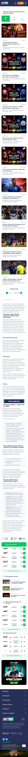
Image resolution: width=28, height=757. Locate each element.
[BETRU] (4, 3)
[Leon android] (21, 642)
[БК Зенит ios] (24, 651)
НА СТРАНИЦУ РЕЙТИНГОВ (13, 571)
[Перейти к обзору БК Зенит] (5, 651)
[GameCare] (14, 733)
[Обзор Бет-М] (5, 562)
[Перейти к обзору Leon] (5, 642)
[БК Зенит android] (21, 651)
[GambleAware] (21, 733)
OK (23, 745)
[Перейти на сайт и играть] (24, 548)
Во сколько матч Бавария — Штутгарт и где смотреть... (11, 76)
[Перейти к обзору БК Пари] (5, 646)
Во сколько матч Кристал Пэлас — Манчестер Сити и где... (13, 138)
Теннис (5, 222)
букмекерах (17, 475)
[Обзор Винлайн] (5, 549)
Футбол (5, 40)
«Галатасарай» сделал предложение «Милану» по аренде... (11, 44)
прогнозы (21, 308)
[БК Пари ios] (24, 646)
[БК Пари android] (21, 646)
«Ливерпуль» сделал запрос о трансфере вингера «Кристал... (13, 252)
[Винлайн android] (21, 637)
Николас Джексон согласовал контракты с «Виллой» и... (12, 197)
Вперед (21, 293)
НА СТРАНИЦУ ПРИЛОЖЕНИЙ (13, 655)
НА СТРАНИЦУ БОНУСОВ (13, 629)
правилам (18, 746)
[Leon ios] (24, 642)
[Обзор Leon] (5, 566)
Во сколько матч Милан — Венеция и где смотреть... (14, 170)
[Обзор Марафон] (5, 557)
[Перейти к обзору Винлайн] (5, 637)
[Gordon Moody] (6, 733)
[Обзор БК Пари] (5, 553)
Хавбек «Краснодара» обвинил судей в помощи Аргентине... (13, 280)
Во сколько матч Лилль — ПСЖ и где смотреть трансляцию (13, 107)
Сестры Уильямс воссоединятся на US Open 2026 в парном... (14, 225)
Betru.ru (4, 744)
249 (15, 292)
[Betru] (8, 719)
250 (18, 292)
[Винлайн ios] (24, 637)
